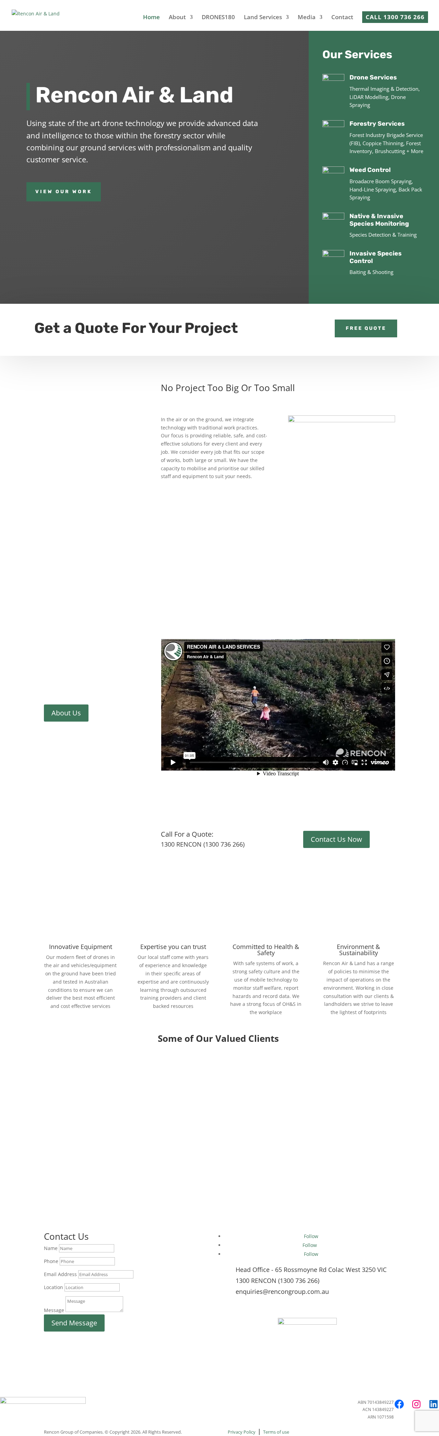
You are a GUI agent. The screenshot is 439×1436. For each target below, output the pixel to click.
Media (307, 18)
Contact (342, 18)
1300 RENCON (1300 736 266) (277, 1280)
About (177, 18)
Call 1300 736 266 (395, 17)
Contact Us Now (336, 839)
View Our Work (63, 192)
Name (51, 1248)
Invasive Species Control (375, 257)
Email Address (60, 1274)
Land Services (263, 18)
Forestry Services (377, 123)
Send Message (74, 1322)
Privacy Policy (242, 1432)
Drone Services (373, 77)
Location (53, 1287)
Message (54, 1310)
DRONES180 (218, 18)
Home (151, 18)
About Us (66, 712)
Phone (51, 1261)
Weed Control (370, 170)
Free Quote (366, 328)
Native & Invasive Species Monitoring (379, 219)
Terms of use (276, 1432)
